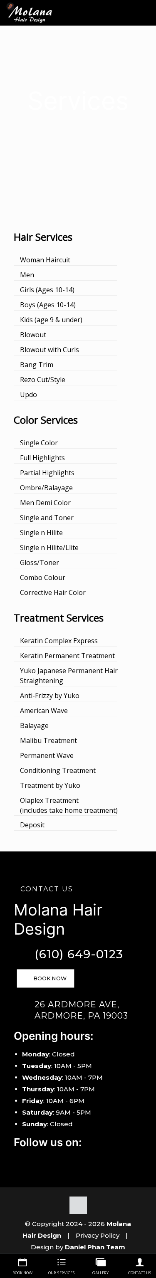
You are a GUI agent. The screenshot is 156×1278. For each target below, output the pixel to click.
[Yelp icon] (39, 1160)
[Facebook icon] (18, 1160)
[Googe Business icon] (50, 1160)
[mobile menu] (145, 12)
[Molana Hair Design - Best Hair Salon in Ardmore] (29, 12)
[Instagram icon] (29, 1160)
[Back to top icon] (78, 1205)
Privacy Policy (97, 1235)
